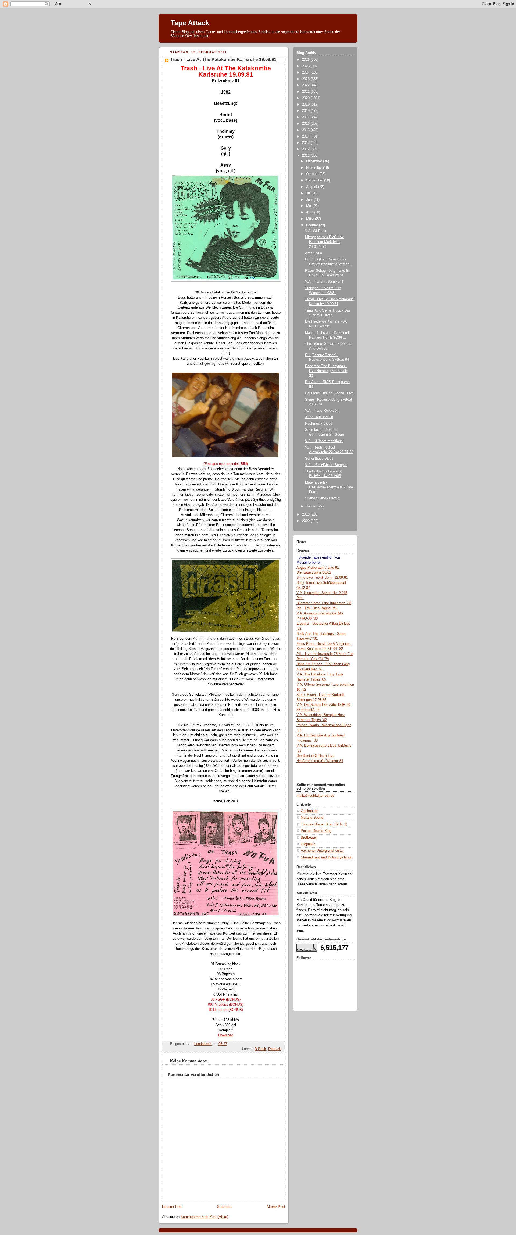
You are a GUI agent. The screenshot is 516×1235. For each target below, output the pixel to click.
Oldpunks (308, 844)
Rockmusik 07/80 (318, 423)
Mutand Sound (312, 817)
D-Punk (260, 1049)
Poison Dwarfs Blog (316, 831)
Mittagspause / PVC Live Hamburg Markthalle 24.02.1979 (324, 241)
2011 (306, 155)
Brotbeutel (309, 837)
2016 (306, 124)
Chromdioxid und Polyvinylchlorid (326, 857)
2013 (306, 143)
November (314, 168)
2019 (306, 104)
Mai (309, 206)
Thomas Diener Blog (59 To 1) (324, 824)
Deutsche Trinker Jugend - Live (329, 393)
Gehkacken (309, 811)
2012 (306, 149)
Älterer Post (276, 1207)
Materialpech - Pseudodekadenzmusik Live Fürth (329, 487)
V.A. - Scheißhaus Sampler (326, 465)
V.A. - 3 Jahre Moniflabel (324, 441)
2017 (306, 117)
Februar (312, 225)
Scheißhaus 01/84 (319, 458)
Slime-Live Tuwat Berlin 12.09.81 (322, 577)
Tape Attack (190, 23)
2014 (306, 136)
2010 (306, 514)
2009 (306, 521)
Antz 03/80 (313, 253)
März (310, 219)
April (310, 212)
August (312, 187)
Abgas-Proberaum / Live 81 (317, 568)
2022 (306, 85)
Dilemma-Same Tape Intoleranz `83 (323, 603)
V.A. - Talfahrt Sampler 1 (324, 282)
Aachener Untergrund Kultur (322, 851)
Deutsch (274, 1049)
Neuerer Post (172, 1207)
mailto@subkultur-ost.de (315, 795)
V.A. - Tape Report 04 (322, 411)
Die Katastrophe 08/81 (313, 572)
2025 (306, 66)
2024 (306, 72)
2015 (306, 130)
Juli (309, 193)
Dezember (314, 161)
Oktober (313, 174)
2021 (306, 92)
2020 (306, 98)
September (315, 180)
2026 (306, 60)
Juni (310, 200)
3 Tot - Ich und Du (319, 417)
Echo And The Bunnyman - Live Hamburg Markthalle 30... (326, 370)
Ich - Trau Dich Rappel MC (317, 608)
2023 (306, 79)
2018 (306, 111)
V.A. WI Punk (315, 231)
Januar (312, 506)
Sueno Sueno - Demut (322, 498)
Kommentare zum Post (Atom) (204, 1217)
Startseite (224, 1207)
